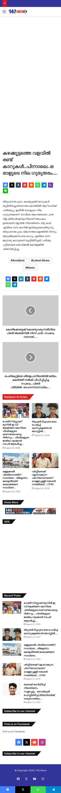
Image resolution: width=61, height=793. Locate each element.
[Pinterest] (24, 185)
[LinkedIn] (21, 278)
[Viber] (50, 185)
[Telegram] (44, 185)
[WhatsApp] (37, 185)
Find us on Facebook (14, 731)
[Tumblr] (18, 185)
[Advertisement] (30, 49)
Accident (18, 260)
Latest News (41, 260)
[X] (11, 185)
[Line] (5, 190)
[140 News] (22, 11)
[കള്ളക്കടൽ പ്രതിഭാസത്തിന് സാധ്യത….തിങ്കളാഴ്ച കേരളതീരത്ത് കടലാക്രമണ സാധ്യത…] (16, 460)
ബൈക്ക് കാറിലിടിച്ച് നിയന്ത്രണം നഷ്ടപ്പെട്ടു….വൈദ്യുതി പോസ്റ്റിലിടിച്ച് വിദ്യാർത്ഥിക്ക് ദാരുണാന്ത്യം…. (39, 691)
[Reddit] (31, 185)
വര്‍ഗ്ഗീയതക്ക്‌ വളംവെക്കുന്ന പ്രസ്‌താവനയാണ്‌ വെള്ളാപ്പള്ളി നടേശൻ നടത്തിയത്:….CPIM (44, 478)
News (31, 267)
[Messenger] (46, 278)
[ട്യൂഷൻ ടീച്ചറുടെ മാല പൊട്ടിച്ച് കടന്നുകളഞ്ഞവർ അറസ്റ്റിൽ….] (45, 410)
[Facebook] (5, 185)
